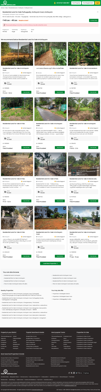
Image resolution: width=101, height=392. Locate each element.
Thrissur (15, 342)
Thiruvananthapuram (6, 336)
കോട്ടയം (39, 73)
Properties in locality (62, 299)
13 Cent (43, 248)
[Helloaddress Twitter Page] (71, 373)
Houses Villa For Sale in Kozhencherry (85, 364)
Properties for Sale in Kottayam (85, 340)
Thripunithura (67, 346)
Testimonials (20, 379)
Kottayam (21, 8)
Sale (6, 8)
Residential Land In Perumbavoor (9, 364)
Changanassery (55, 340)
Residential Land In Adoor (32, 366)
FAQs (99, 389)
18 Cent (43, 192)
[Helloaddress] (8, 3)
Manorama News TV (34, 377)
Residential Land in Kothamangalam (60, 362)
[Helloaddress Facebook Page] (69, 373)
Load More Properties (49, 263)
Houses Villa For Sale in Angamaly (9, 362)
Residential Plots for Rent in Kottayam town (65, 281)
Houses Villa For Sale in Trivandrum (10, 358)
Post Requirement (88, 3)
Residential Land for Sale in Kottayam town (16, 69)
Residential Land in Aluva (57, 360)
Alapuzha (3, 338)
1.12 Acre (43, 84)
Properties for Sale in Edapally (84, 344)
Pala (52, 344)
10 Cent (76, 139)
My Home (40, 379)
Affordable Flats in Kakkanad (33, 340)
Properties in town (62, 296)
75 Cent (9, 84)
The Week (71, 377)
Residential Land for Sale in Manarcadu (83, 179)
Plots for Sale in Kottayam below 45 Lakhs (15, 284)
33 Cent (76, 192)
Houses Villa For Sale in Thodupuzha (10, 366)
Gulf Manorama (54, 377)
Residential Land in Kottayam (12, 275)
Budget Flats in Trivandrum (33, 338)
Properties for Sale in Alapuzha (84, 346)
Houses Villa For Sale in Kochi (33, 358)
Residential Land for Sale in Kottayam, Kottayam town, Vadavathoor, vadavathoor (24, 305)
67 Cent (9, 139)
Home (2, 8)
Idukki (14, 340)
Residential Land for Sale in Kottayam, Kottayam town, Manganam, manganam (24, 318)
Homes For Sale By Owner (7, 360)
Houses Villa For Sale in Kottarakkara (35, 364)
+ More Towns (67, 348)
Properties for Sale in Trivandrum (85, 338)
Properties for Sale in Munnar (84, 348)
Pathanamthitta (17, 338)
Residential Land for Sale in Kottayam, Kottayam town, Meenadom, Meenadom (24, 315)
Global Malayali (64, 377)
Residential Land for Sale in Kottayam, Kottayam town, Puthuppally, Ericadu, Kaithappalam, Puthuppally (23, 299)
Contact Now (93, 20)
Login (97, 3)
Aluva (65, 338)
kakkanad (66, 340)
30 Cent (76, 248)
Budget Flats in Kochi (31, 336)
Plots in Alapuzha (30, 342)
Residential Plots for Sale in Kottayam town (64, 278)
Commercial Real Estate (82, 366)
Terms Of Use (94, 389)
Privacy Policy (87, 389)
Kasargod (15, 348)
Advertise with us (48, 379)
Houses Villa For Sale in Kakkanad (34, 360)
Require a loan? (23, 20)
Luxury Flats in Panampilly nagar (34, 348)
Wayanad (15, 346)
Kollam (15, 336)
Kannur (3, 348)
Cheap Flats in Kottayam (32, 346)
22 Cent (43, 139)
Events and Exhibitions (30, 379)
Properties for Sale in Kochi (83, 336)
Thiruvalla (53, 346)
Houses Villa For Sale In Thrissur (84, 358)
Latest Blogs (12, 379)
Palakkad (3, 344)
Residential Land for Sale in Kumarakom (83, 68)
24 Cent (9, 248)
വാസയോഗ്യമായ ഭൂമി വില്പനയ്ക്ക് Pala (50, 68)
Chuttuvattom (45, 377)
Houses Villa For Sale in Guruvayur (84, 362)
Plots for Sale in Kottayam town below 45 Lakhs (66, 284)
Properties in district (61, 293)
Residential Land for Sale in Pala (14, 124)
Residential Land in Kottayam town (62, 275)
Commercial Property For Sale (58, 366)
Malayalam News (14, 377)
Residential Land (13, 8)
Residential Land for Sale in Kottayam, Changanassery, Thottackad (20, 302)
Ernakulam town (68, 336)
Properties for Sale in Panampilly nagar (87, 342)
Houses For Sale (30, 362)
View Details (26, 92)
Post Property (76, 3)
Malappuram (16, 344)
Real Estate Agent (55, 364)
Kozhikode (3, 346)
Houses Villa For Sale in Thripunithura (85, 360)
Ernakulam (3, 342)
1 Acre (75, 84)
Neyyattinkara (55, 348)
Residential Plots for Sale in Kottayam (14, 278)
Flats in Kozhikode (30, 344)
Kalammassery (67, 342)
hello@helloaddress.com (70, 385)
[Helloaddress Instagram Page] (74, 373)
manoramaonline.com (37, 389)
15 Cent (9, 192)
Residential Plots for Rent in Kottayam (14, 281)
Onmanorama (24, 377)
